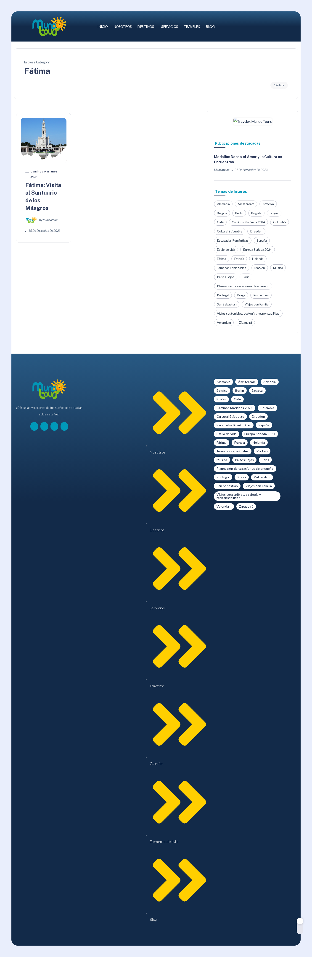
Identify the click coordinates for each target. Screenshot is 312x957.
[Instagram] (279, 26)
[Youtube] (293, 26)
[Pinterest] (286, 26)
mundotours (50, 220)
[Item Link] (43, 140)
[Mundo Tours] (49, 26)
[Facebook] (271, 26)
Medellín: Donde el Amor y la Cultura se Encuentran (248, 159)
